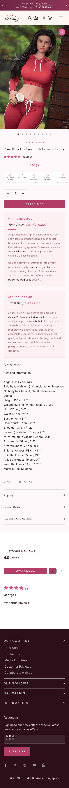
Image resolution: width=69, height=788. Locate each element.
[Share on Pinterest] (25, 482)
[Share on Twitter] (20, 482)
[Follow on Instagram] (24, 765)
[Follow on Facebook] (5, 765)
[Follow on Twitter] (15, 765)
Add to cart (34, 204)
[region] (34, 77)
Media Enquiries (15, 660)
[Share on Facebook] (14, 482)
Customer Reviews (17, 666)
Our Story (11, 648)
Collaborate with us (18, 672)
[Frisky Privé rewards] (36, 18)
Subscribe (17, 751)
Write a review (25, 571)
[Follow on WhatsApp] (44, 765)
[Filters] (52, 571)
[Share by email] (30, 482)
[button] (12, 157)
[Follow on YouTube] (34, 765)
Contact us (12, 654)
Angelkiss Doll (34, 142)
